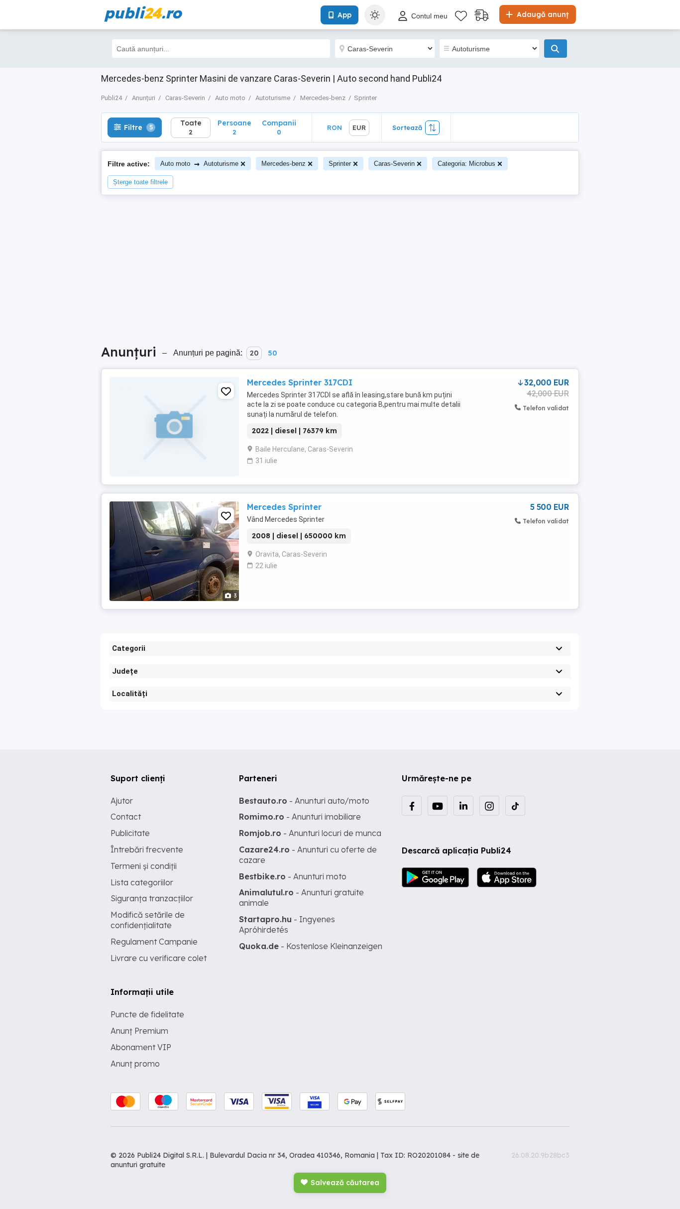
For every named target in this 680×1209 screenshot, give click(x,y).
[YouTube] (437, 805)
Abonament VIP (141, 1047)
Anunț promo (135, 1064)
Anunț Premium (139, 1031)
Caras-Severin (394, 163)
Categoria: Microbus (466, 163)
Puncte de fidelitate (147, 1014)
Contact (126, 817)
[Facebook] (411, 805)
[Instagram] (489, 805)
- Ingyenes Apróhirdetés (287, 924)
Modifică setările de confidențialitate (148, 920)
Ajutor (122, 801)
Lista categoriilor (142, 882)
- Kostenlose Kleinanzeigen (310, 946)
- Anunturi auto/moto (304, 801)
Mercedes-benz (283, 163)
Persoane (234, 127)
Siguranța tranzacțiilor (152, 898)
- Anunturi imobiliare (300, 817)
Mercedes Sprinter (284, 507)
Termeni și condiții (144, 866)
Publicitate (130, 833)
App (344, 14)
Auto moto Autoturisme (199, 163)
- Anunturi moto (292, 876)
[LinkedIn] (463, 805)
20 (254, 353)
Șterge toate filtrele (140, 182)
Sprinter (340, 163)
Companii (279, 127)
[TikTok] (515, 805)
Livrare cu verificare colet (159, 958)
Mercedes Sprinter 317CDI (299, 382)
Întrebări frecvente (147, 849)
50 (272, 353)
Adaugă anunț (541, 14)
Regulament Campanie (154, 942)
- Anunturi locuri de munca (310, 833)
